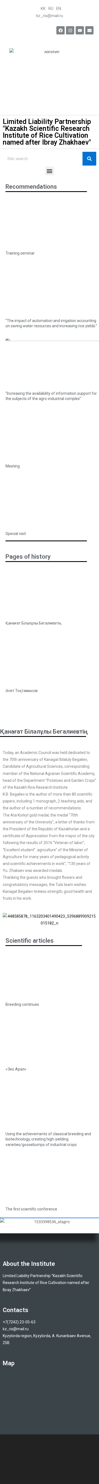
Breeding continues (22, 1004)
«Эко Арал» (16, 1069)
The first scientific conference (31, 1209)
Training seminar (20, 253)
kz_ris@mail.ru (49, 15)
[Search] (89, 159)
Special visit (16, 533)
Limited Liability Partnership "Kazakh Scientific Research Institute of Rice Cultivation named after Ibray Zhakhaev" (47, 132)
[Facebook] (60, 30)
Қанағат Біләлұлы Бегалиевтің (33, 623)
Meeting (13, 466)
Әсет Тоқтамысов (22, 690)
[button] (49, 170)
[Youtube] (80, 30)
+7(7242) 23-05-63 (19, 1322)
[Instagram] (70, 30)
